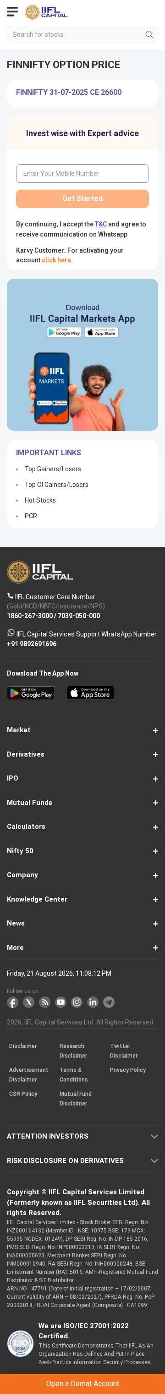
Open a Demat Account (82, 709)
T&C (90, 732)
